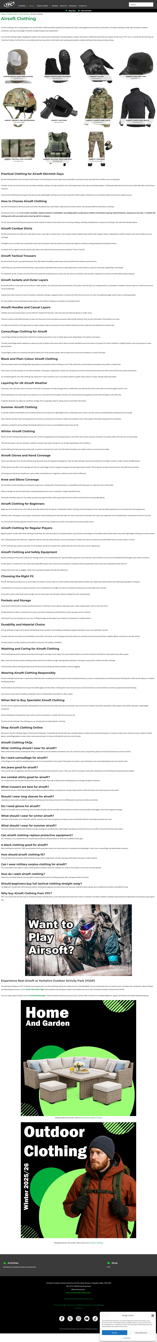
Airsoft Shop (24, 14)
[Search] (151, 4)
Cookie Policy (127, 1338)
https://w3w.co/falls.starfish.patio (78, 1292)
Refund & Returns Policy (89, 1305)
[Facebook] (62, 1318)
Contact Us (78, 1308)
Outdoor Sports (13, 14)
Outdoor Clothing (96, 1243)
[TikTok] (95, 1318)
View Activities (86, 10)
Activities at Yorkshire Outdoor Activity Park (19, 1267)
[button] (153, 1315)
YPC (108, 1267)
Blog (101, 1305)
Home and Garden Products (92, 1118)
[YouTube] (87, 1318)
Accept (114, 1333)
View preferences (141, 1333)
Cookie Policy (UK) (72, 1305)
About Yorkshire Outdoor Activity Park (78, 1299)
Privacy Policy (59, 1305)
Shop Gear (72, 10)
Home (3, 14)
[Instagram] (78, 1318)
